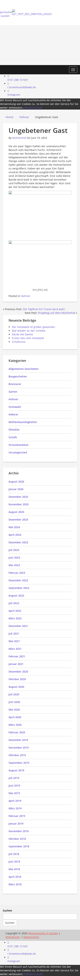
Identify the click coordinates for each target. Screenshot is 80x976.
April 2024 (15, 534)
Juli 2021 (14, 633)
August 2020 (16, 686)
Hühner (25, 296)
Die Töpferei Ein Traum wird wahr (44, 309)
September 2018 (19, 846)
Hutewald (15, 407)
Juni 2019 (14, 785)
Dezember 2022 (18, 580)
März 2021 (15, 648)
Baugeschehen (18, 376)
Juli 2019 (14, 778)
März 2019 (15, 808)
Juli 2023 (14, 550)
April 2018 (15, 876)
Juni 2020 (14, 702)
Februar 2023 (17, 572)
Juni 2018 (14, 861)
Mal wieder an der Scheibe (28, 330)
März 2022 (15, 618)
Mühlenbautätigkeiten (23, 422)
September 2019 (19, 762)
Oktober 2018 (17, 838)
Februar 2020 (17, 732)
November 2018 (19, 831)
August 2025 (16, 512)
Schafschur (19, 342)
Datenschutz (35, 107)
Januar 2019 (16, 823)
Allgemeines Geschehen (24, 369)
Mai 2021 (14, 641)
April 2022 (15, 610)
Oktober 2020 (17, 679)
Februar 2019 (17, 816)
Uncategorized (18, 452)
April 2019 (15, 800)
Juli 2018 (14, 854)
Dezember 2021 (18, 626)
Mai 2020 (14, 709)
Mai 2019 (14, 793)
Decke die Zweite (22, 334)
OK (25, 107)
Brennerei (15, 384)
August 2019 (16, 770)
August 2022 (16, 595)
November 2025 (19, 504)
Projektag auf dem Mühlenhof (56, 313)
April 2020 (15, 717)
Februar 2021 (17, 656)
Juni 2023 (14, 557)
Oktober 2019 (17, 755)
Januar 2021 (16, 664)
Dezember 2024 (18, 519)
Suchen (7, 910)
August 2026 (16, 481)
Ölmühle (14, 429)
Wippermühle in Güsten (43, 933)
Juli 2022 (14, 603)
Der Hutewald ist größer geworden (33, 327)
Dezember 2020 (18, 671)
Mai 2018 (14, 869)
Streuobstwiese (18, 445)
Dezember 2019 (18, 740)
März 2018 (15, 884)
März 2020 (15, 724)
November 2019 (19, 747)
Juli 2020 (14, 694)
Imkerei (13, 414)
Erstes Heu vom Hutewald (28, 338)
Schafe (13, 437)
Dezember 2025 (18, 496)
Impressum (13, 937)
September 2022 (19, 588)
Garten (13, 391)
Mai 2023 (14, 565)
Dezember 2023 (18, 542)
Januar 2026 (16, 489)
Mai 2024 (14, 527)
